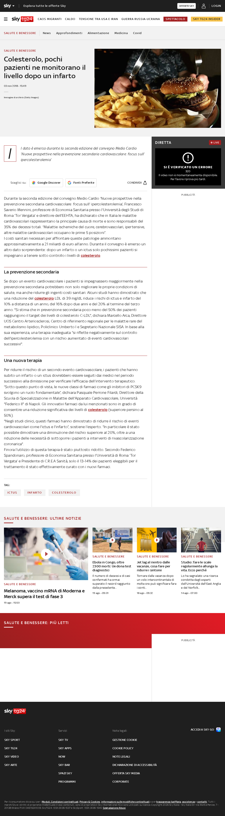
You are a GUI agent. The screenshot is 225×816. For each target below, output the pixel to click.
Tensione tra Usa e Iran (98, 19)
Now (61, 756)
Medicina (121, 33)
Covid (137, 33)
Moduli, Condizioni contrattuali (60, 801)
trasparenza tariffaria (168, 801)
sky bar (64, 765)
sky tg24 (11, 748)
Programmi (67, 781)
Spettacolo (175, 19)
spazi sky (65, 773)
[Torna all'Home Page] (22, 19)
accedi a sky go (202, 729)
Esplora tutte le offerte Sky (45, 5)
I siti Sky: (9, 730)
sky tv (63, 740)
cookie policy (123, 748)
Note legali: (119, 730)
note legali (121, 756)
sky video (11, 756)
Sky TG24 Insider (206, 19)
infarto (34, 492)
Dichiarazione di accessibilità (134, 765)
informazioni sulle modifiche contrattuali (125, 801)
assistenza (188, 801)
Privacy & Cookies (90, 801)
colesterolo (90, 255)
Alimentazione (98, 33)
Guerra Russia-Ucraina (141, 19)
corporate (120, 781)
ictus (12, 492)
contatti (202, 801)
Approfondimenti (69, 33)
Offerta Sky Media (126, 773)
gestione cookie (124, 740)
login (216, 5)
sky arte (10, 765)
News (47, 33)
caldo (70, 19)
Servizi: (63, 730)
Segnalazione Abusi (114, 807)
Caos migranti (50, 19)
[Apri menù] (5, 19)
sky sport (12, 740)
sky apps (65, 748)
